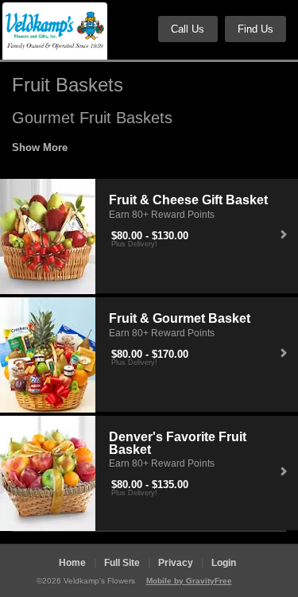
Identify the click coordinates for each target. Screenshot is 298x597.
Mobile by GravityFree (189, 580)
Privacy (175, 562)
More (55, 147)
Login (223, 562)
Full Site (122, 562)
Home (72, 562)
